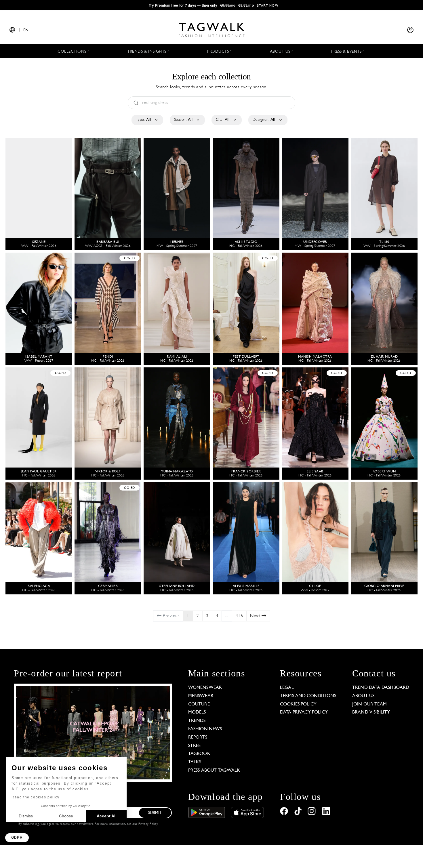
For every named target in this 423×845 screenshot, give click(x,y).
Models (197, 712)
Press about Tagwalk (214, 770)
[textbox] (147, 120)
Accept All (107, 816)
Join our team (369, 704)
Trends (197, 720)
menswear (201, 696)
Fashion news (205, 729)
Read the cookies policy (36, 797)
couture (199, 704)
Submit (155, 813)
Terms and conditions (308, 696)
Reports (197, 737)
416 (239, 616)
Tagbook (199, 753)
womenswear (205, 687)
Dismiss (26, 816)
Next (256, 616)
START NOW (267, 5)
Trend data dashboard (380, 687)
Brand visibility (371, 712)
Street (196, 745)
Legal (287, 687)
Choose (66, 816)
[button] (17, 837)
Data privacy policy (304, 712)
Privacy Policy (148, 824)
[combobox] (147, 120)
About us (363, 696)
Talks (194, 762)
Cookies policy (298, 704)
